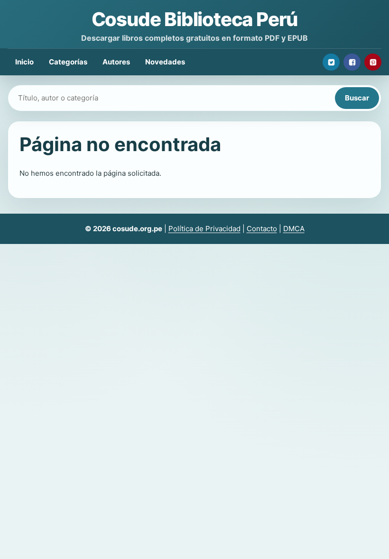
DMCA (294, 228)
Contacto (262, 228)
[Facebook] (352, 62)
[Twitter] (331, 62)
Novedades (165, 61)
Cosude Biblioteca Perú (195, 19)
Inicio (24, 61)
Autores (116, 61)
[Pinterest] (372, 62)
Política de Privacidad (204, 228)
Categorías (68, 61)
